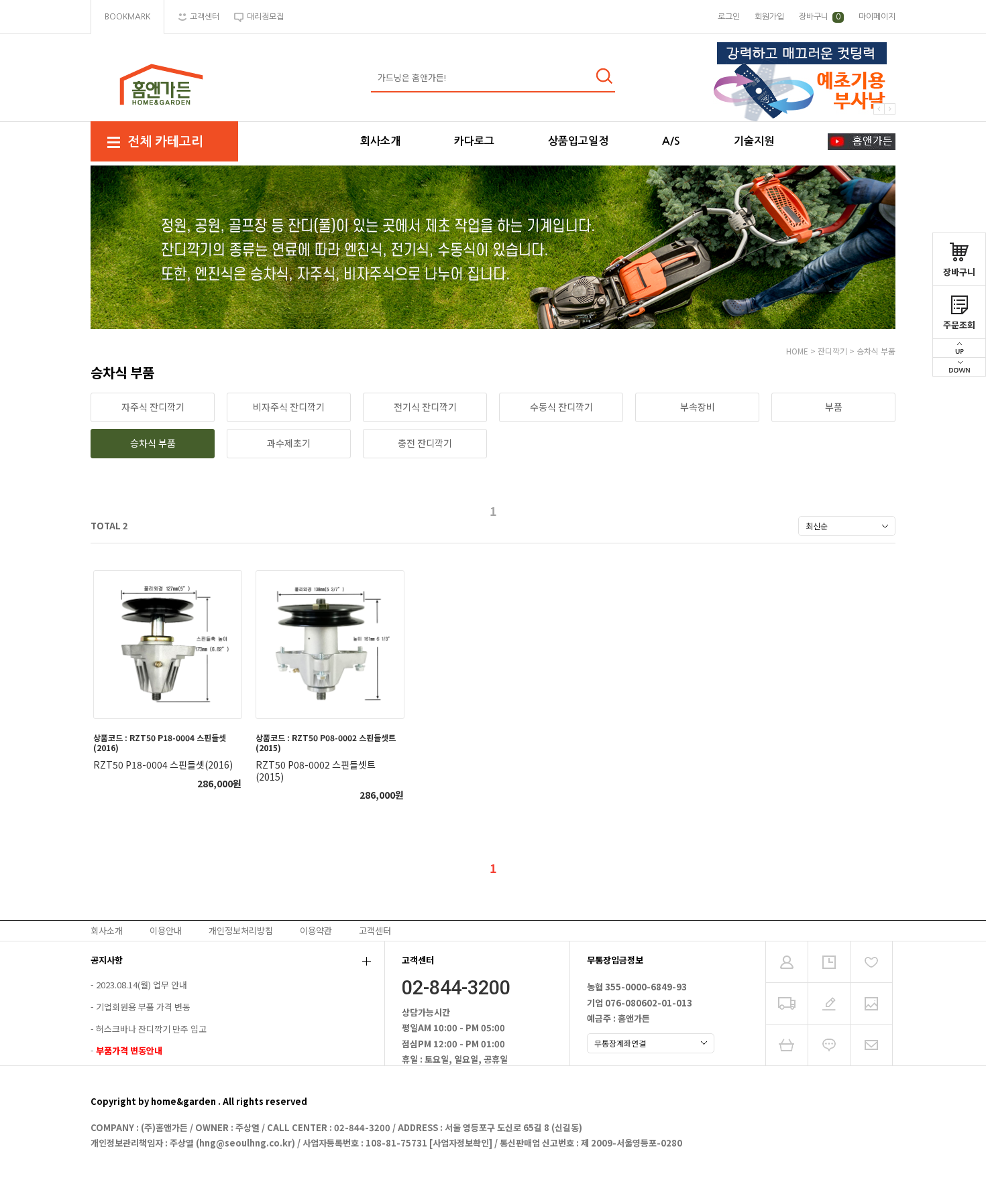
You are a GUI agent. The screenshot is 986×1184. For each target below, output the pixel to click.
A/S (671, 141)
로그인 (729, 17)
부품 (833, 406)
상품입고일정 (578, 141)
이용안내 (166, 930)
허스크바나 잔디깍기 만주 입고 (151, 1029)
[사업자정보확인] (460, 1142)
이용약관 (316, 930)
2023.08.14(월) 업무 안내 (141, 985)
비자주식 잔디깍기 (289, 406)
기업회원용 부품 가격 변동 (143, 1006)
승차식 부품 (876, 350)
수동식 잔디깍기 (561, 406)
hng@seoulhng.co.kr (245, 1142)
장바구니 (959, 271)
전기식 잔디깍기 (425, 406)
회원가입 (769, 17)
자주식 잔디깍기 (152, 406)
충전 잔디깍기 (425, 443)
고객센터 (375, 930)
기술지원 (754, 141)
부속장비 (697, 406)
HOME (797, 350)
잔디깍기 (832, 350)
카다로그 (474, 141)
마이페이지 (877, 17)
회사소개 (380, 141)
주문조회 (959, 324)
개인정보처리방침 (241, 930)
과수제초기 (289, 443)
